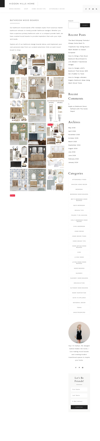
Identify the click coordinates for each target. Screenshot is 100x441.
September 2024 (74, 145)
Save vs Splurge (79, 297)
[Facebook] (75, 367)
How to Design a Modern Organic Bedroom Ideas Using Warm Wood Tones (79, 80)
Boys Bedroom (79, 205)
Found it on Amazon (79, 215)
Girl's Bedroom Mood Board (79, 220)
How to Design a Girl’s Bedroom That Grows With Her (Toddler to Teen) (78, 71)
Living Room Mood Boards (79, 262)
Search (70, 21)
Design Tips (79, 210)
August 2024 (72, 148)
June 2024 (72, 155)
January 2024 (73, 162)
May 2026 (71, 127)
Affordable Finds (79, 179)
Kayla (70, 106)
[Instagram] (82, 367)
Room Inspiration (79, 293)
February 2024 (73, 159)
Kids (79, 252)
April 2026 (72, 131)
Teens (79, 307)
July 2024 (71, 152)
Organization (79, 283)
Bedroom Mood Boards (79, 194)
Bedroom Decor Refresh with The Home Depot (79, 109)
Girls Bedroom (79, 226)
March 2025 (72, 141)
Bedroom (79, 189)
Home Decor (79, 231)
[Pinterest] (79, 367)
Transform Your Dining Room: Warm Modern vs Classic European (79, 49)
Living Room (79, 257)
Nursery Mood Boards (79, 278)
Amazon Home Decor (79, 184)
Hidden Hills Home (22, 4)
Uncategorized (79, 312)
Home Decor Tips (79, 241)
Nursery (79, 273)
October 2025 (73, 138)
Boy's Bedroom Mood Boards (79, 199)
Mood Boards (79, 268)
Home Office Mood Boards (79, 246)
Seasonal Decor (79, 302)
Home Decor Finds (79, 236)
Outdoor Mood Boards (79, 288)
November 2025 (74, 134)
